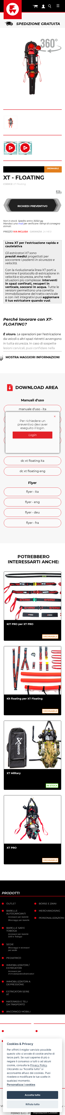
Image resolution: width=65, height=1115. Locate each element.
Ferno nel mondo (13, 1032)
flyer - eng (32, 502)
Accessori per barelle (18, 917)
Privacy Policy (38, 1065)
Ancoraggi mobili (18, 1011)
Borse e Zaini (48, 903)
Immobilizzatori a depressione (18, 983)
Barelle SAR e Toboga (15, 929)
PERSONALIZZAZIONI (51, 917)
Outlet (11, 903)
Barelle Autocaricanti (16, 912)
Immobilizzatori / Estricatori (17, 966)
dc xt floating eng (32, 471)
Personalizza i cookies (21, 1084)
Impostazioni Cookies (45, 1112)
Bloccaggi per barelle (18, 920)
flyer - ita (32, 491)
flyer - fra (32, 523)
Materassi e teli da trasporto (17, 1003)
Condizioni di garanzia (49, 1032)
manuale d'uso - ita (32, 409)
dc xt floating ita (32, 460)
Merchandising (49, 910)
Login (33, 435)
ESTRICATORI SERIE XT (17, 993)
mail (20, 223)
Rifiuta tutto (33, 1104)
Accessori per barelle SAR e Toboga (18, 935)
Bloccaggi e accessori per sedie (19, 948)
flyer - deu (32, 512)
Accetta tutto (32, 1095)
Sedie (10, 944)
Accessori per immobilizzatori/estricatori (20, 972)
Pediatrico (13, 957)
